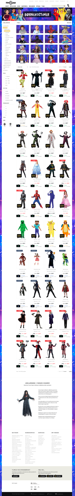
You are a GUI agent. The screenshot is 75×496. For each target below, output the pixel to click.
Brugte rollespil (28, 452)
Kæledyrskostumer (7, 63)
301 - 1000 (7, 78)
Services (41, 433)
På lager (7, 98)
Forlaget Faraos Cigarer (57, 448)
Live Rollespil (6, 26)
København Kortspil (16, 440)
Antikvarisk (13, 6)
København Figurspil (16, 439)
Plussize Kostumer (7, 62)
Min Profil (40, 437)
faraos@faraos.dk (60, 494)
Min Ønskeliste (41, 438)
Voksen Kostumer (7, 60)
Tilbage (18, 22)
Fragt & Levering (28, 437)
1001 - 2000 (7, 80)
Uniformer (7, 39)
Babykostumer (7, 29)
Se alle (4, 117)
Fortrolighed (28, 443)
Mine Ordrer (40, 442)
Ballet (6, 54)
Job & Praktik (54, 435)
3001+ (6, 85)
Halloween (7, 32)
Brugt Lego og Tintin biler (30, 451)
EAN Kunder (27, 446)
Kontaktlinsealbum (29, 463)
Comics (7, 6)
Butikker (36, 1)
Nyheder (7, 93)
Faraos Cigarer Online (16, 459)
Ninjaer (6, 40)
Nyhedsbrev (40, 443)
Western (6, 50)
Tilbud (6, 91)
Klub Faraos (31, 1)
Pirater (6, 42)
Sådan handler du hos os (30, 459)
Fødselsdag (54, 446)
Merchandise (25, 6)
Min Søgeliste (41, 440)
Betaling (27, 438)
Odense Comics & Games (16, 446)
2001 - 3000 (7, 83)
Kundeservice (52, 1)
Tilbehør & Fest (6, 67)
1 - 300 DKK (7, 76)
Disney (6, 34)
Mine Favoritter (41, 439)
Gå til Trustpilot (14, 483)
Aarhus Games (15, 447)
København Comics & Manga (17, 435)
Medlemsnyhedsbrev (56, 452)
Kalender (46, 1)
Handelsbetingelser (29, 444)
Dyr (6, 45)
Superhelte (7, 35)
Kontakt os (27, 435)
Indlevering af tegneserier (30, 447)
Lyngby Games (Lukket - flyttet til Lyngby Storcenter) (16, 455)
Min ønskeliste (62, 1)
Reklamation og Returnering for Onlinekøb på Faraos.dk (30, 441)
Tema (4, 68)
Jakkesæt (7, 55)
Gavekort (57, 1)
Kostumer (13, 8)
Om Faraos (55, 433)
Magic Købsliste (28, 450)
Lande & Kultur (8, 52)
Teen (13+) (6, 58)
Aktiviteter (14, 460)
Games (18, 6)
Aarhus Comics (15, 448)
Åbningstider (41, 1)
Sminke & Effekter (6, 65)
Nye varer (7, 95)
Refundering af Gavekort (30, 462)
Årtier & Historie (8, 44)
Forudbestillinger (9, 100)
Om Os (53, 447)
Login (67, 1)
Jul (6, 57)
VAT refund (27, 460)
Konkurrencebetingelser (57, 444)
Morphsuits (7, 49)
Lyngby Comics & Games (16, 450)
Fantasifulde (7, 47)
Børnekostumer (19, 8)
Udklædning (9, 8)
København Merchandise (17, 444)
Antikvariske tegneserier (30, 448)
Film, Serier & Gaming (9, 37)
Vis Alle (70, 371)
